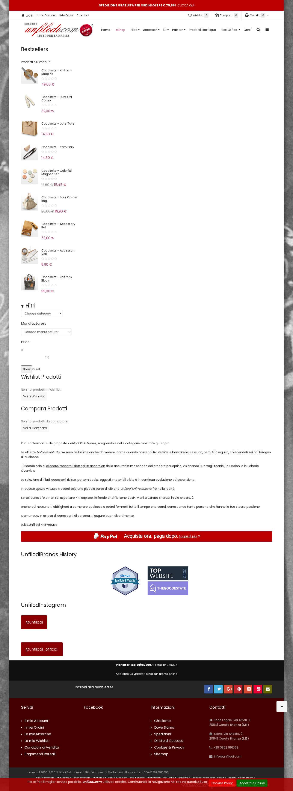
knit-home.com (45, 777)
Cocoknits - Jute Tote (57, 123)
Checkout (83, 15)
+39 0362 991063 (225, 747)
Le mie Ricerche (37, 734)
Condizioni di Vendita (41, 747)
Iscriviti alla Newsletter (94, 687)
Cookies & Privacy (169, 747)
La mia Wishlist (36, 741)
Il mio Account (46, 15)
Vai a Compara (35, 428)
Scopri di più (188, 536)
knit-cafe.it (169, 777)
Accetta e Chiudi (252, 783)
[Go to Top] (281, 706)
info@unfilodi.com (227, 756)
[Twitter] (218, 689)
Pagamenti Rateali (39, 754)
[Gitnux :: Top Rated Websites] (125, 581)
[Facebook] (208, 689)
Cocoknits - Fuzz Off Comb (56, 98)
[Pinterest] (238, 689)
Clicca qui (185, 5)
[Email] (267, 689)
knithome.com (82, 777)
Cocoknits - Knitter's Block (56, 279)
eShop (120, 30)
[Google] (228, 689)
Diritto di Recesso (168, 741)
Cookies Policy (222, 783)
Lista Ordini (66, 15)
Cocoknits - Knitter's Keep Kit (56, 72)
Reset (36, 369)
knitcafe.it (184, 777)
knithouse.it (154, 777)
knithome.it (99, 777)
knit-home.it (64, 777)
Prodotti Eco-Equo (202, 30)
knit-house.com (117, 777)
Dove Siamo (164, 727)
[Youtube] (258, 689)
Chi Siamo (162, 721)
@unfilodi (34, 622)
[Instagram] (248, 689)
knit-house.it (137, 777)
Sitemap (161, 754)
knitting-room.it (226, 777)
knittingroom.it (246, 777)
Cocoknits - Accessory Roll (58, 225)
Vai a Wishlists (34, 396)
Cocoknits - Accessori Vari (57, 252)
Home (105, 30)
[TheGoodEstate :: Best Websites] (167, 581)
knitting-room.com (204, 777)
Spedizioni (162, 734)
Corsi (247, 30)
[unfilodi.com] (59, 30)
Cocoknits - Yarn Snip (57, 147)
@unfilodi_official (41, 649)
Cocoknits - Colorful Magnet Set (56, 172)
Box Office (230, 30)
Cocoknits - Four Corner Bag (59, 199)
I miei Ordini (34, 727)
